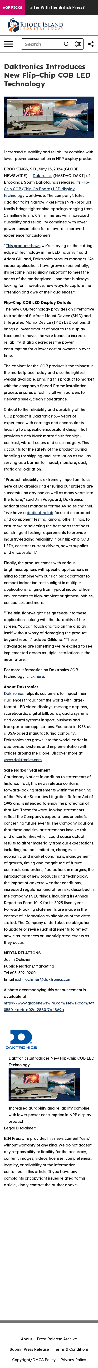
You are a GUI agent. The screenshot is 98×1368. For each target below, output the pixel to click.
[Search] (66, 44)
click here (35, 676)
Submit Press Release (29, 1349)
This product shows (23, 245)
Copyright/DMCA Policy (34, 1359)
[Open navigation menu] (8, 44)
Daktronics (42, 175)
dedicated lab (40, 512)
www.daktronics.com (23, 759)
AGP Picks (12, 7)
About (26, 1339)
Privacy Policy (73, 1359)
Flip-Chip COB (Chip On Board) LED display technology (47, 189)
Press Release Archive (57, 1339)
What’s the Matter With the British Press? (44, 7)
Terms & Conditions (71, 1349)
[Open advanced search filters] (77, 44)
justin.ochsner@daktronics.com (43, 979)
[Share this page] (91, 44)
